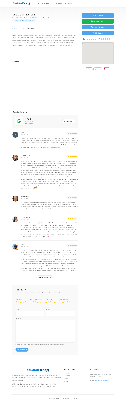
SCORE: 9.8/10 (97, 15)
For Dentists (58, 3)
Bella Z (23, 132)
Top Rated (46, 3)
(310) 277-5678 (99, 27)
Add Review (31, 28)
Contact (69, 3)
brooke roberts (25, 217)
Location (23, 28)
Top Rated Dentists (68, 374)
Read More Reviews (46, 277)
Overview (15, 28)
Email (48, 310)
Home (37, 3)
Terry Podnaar (25, 196)
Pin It (107, 69)
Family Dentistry (30, 20)
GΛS (22, 244)
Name (18, 310)
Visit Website (98, 33)
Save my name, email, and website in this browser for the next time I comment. (40, 344)
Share (89, 69)
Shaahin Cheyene (26, 155)
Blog (66, 381)
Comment (19, 318)
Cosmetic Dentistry (19, 20)
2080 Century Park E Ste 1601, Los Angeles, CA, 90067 (32, 17)
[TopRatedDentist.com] (21, 3)
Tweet (98, 69)
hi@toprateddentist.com (102, 380)
